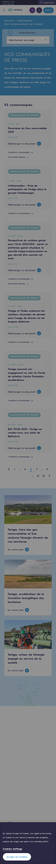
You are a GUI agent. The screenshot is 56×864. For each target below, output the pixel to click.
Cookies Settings (12, 848)
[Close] (54, 824)
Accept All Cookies (16, 856)
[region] (28, 843)
